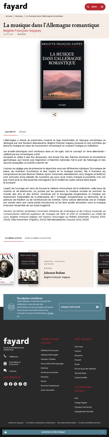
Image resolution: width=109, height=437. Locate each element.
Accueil (9, 16)
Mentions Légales (16, 423)
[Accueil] (15, 7)
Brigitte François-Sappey (22, 31)
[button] (22, 34)
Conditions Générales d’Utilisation (40, 423)
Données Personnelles (66, 423)
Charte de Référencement (89, 423)
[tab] (10, 132)
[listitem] (5, 384)
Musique (19, 16)
